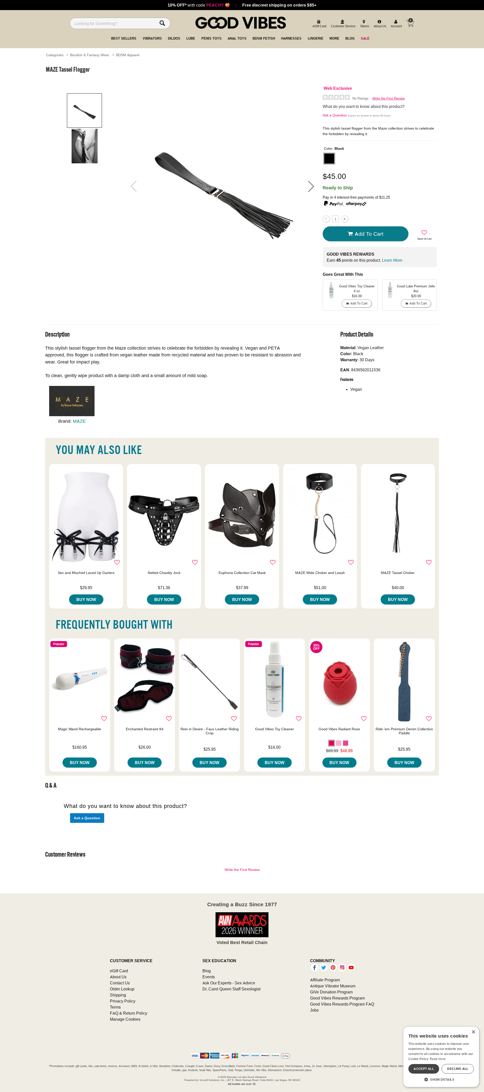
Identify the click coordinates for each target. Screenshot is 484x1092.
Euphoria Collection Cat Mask (242, 572)
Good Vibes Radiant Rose (339, 729)
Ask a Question (335, 115)
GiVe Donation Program (331, 991)
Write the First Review (388, 98)
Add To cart (369, 233)
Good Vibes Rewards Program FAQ (342, 1004)
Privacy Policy (122, 1001)
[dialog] (441, 1057)
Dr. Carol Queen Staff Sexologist (231, 988)
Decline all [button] (457, 1069)
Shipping (118, 994)
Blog (206, 970)
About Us (118, 976)
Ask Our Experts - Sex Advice (228, 982)
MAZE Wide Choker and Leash (320, 572)
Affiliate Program (325, 979)
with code (199, 5)
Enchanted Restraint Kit (144, 729)
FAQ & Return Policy (128, 1013)
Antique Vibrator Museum (332, 985)
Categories (55, 55)
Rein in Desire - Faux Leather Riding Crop (209, 731)
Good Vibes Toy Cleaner (274, 729)
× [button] (473, 1032)
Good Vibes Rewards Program (337, 997)
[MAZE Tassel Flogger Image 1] (222, 186)
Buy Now (86, 599)
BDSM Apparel (127, 55)
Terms (115, 1007)
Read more (438, 1059)
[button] (311, 186)
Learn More (392, 260)
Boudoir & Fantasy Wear (89, 55)
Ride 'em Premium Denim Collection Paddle (404, 731)
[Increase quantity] (344, 219)
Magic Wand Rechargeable (79, 729)
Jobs (314, 1010)
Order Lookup (122, 988)
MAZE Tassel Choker (398, 572)
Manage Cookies (125, 1019)
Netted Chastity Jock (164, 572)
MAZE (79, 421)
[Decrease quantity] (326, 219)
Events (208, 976)
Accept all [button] (424, 1069)
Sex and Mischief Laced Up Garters (86, 572)
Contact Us (120, 982)
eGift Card (119, 970)
